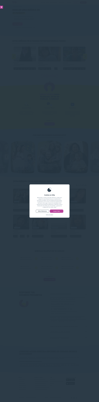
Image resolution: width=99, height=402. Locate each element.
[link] (1, 7)
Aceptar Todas (56, 211)
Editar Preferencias (42, 211)
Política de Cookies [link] (49, 214)
